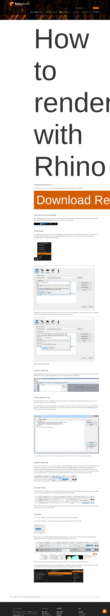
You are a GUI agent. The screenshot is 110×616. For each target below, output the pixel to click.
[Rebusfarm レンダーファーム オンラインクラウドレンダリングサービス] (19, 4)
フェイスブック (48, 615)
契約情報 (59, 615)
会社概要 (81, 611)
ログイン (96, 8)
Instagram (46, 613)
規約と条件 (59, 613)
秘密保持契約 (60, 611)
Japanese (80, 8)
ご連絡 (45, 611)
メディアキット (82, 613)
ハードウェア (82, 615)
